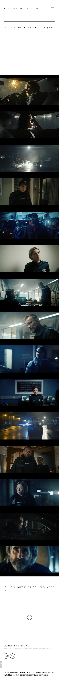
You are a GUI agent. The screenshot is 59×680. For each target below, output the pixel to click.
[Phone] (12, 655)
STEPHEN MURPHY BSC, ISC (16, 646)
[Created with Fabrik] (1, 664)
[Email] (6, 655)
